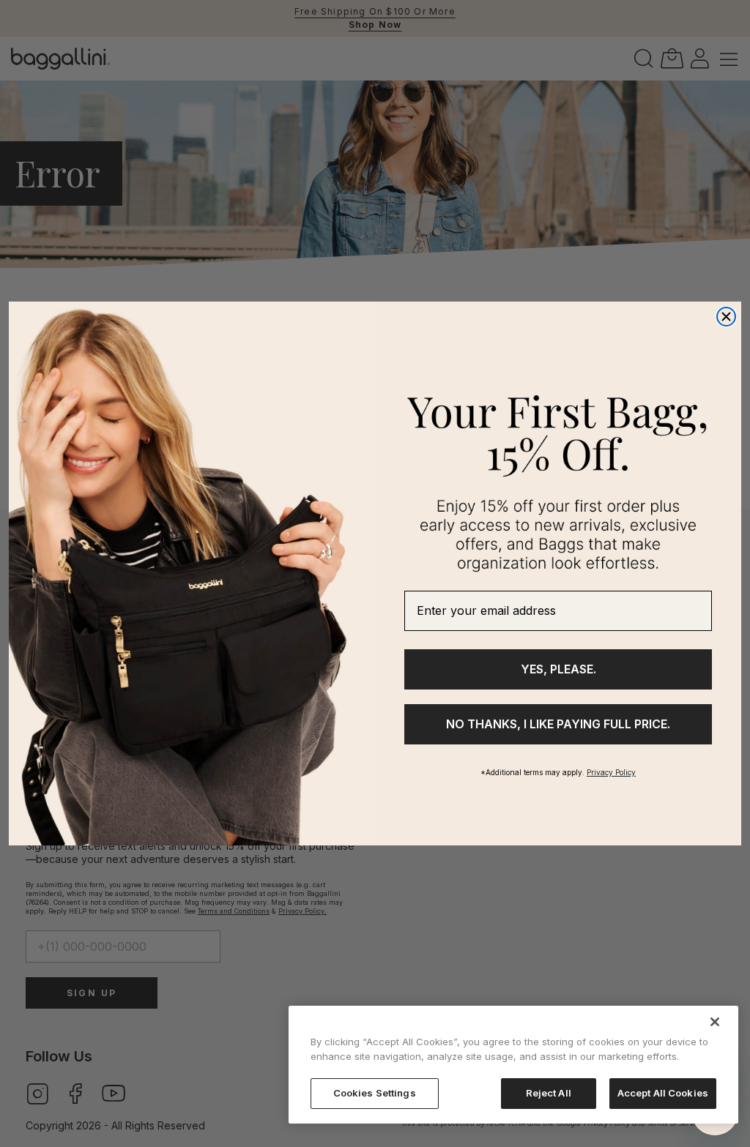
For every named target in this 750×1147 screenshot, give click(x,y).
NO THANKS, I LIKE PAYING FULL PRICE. (558, 724)
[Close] (715, 1022)
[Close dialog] (726, 316)
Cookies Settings (374, 1093)
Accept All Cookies (662, 1093)
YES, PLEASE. (558, 669)
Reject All (548, 1093)
